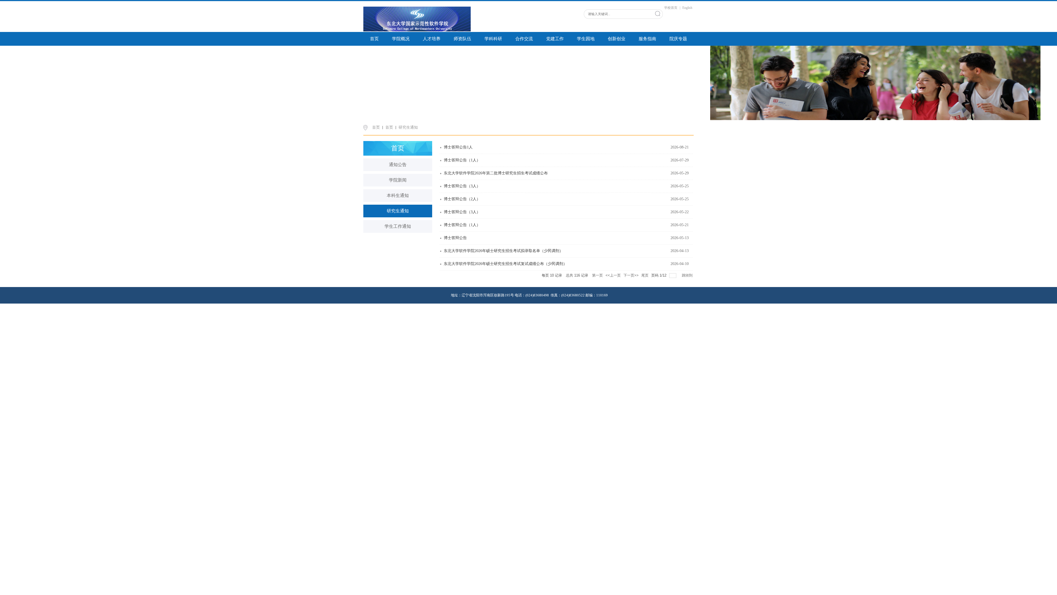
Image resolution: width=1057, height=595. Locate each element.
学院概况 (401, 38)
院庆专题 (678, 38)
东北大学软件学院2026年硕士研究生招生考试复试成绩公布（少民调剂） (505, 264)
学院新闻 (398, 180)
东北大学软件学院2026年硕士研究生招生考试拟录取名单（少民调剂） (503, 251)
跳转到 (688, 275)
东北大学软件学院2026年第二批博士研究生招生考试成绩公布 (496, 173)
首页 (374, 38)
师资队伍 (462, 38)
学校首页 (670, 8)
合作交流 (524, 38)
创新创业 (616, 38)
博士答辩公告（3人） (462, 186)
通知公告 (398, 164)
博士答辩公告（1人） (462, 160)
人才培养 (431, 38)
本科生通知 (398, 195)
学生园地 (586, 38)
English (687, 8)
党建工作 (555, 38)
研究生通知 (408, 127)
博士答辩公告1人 (458, 147)
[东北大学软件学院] (417, 19)
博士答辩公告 (455, 238)
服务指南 (647, 38)
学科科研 (493, 38)
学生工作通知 (398, 226)
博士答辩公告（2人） (462, 199)
